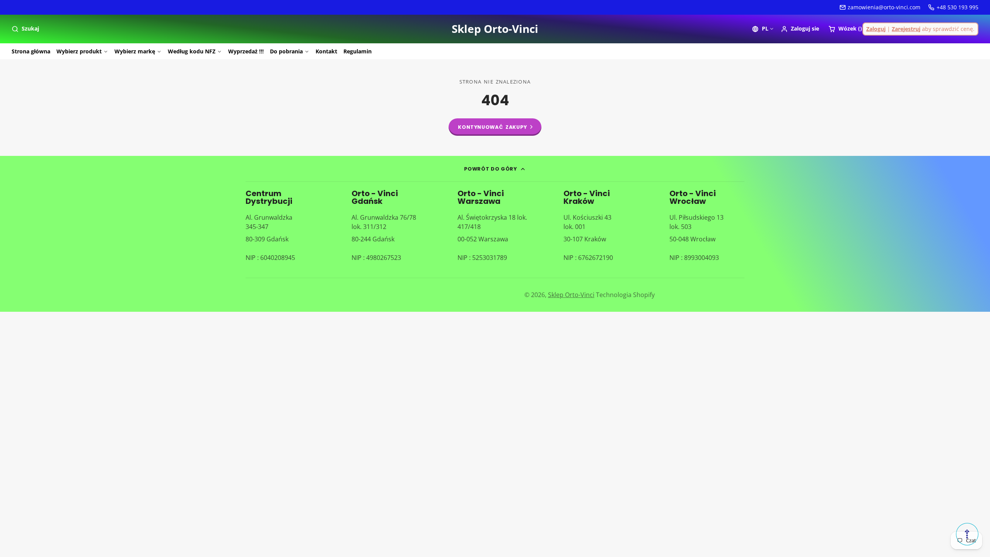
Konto (800, 29)
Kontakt (326, 51)
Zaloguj (876, 28)
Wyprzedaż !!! (246, 51)
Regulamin (357, 51)
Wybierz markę (134, 51)
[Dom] (495, 29)
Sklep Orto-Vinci (571, 294)
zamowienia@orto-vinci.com (884, 7)
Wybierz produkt (79, 51)
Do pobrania (286, 51)
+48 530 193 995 (957, 7)
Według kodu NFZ (191, 51)
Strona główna (31, 51)
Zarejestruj (906, 28)
